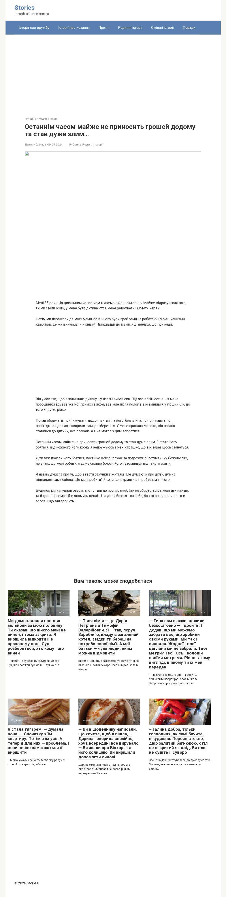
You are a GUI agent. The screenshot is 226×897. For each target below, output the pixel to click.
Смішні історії (162, 27)
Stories (25, 7)
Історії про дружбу (34, 27)
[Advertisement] (113, 72)
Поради (189, 27)
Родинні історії (130, 27)
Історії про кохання (74, 27)
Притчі (103, 27)
